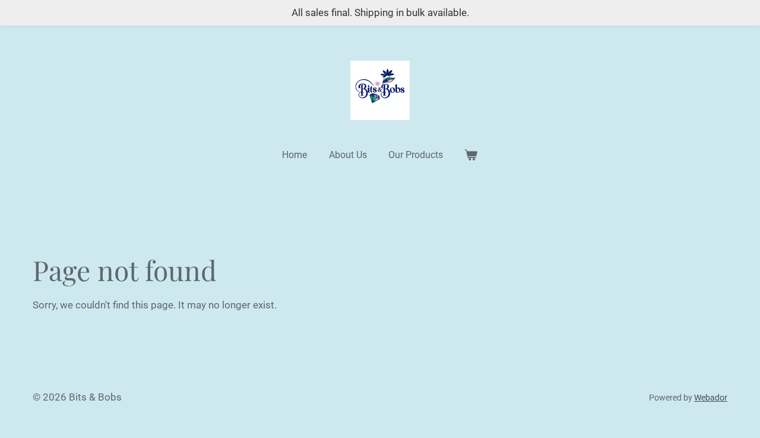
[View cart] (471, 155)
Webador (710, 397)
